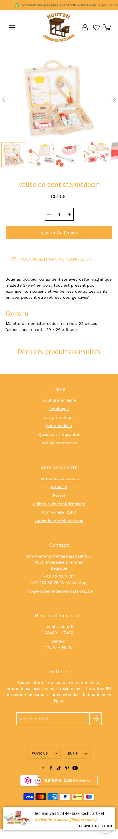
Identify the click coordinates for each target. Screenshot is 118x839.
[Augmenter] (69, 214)
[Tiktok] (59, 768)
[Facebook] (51, 768)
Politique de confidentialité (59, 504)
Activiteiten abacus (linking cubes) (66, 819)
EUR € (73, 753)
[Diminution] (49, 214)
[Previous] (5, 99)
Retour (59, 495)
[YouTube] (75, 768)
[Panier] (107, 27)
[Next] (112, 99)
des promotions (59, 417)
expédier (59, 486)
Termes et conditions (59, 478)
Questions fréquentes (59, 434)
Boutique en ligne (59, 400)
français (40, 753)
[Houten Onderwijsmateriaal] (59, 27)
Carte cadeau (59, 425)
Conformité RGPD (59, 512)
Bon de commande (59, 443)
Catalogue (59, 408)
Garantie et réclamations (59, 520)
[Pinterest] (67, 768)
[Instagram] (43, 768)
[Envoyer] (95, 718)
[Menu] (12, 28)
